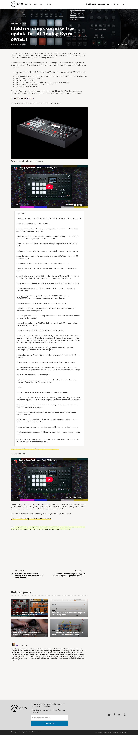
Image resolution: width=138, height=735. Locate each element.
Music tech (18, 23)
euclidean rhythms (26, 529)
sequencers (62, 529)
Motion (48, 4)
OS (52, 529)
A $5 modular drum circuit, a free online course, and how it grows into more (67, 633)
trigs (68, 529)
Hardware (45, 529)
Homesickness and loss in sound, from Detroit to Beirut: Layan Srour (27, 633)
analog (17, 527)
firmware (36, 529)
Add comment (123, 44)
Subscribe (49, 724)
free (40, 529)
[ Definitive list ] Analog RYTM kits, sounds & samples (31, 519)
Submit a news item (120, 732)
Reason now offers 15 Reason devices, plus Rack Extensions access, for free (28, 614)
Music (41, 4)
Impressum (99, 732)
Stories (28, 4)
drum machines (64, 527)
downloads (56, 527)
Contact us (107, 732)
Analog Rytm (23, 527)
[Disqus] (49, 667)
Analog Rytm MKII (33, 527)
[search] (123, 4)
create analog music (46, 527)
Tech (35, 4)
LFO (50, 529)
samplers (56, 529)
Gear (12, 23)
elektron (17, 529)
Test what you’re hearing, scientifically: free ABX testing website (68, 614)
